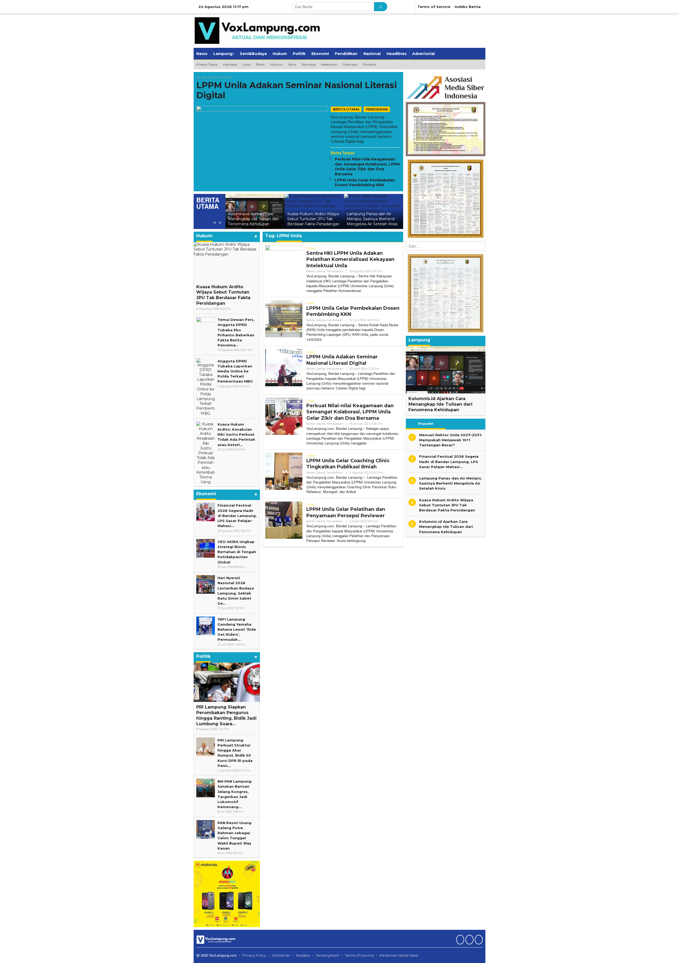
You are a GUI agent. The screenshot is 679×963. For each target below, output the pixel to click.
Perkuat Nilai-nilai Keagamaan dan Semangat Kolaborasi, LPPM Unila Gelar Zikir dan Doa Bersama (367, 166)
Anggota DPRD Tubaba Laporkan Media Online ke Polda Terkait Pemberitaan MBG (235, 371)
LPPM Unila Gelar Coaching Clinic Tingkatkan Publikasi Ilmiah (348, 464)
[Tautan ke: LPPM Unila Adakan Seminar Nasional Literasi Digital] (262, 142)
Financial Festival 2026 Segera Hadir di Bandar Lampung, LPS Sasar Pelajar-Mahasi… (237, 515)
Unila (310, 248)
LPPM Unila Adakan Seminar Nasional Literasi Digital (296, 90)
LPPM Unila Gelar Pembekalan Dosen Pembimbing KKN (365, 182)
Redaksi (303, 955)
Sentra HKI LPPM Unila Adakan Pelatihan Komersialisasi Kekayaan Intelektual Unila (350, 259)
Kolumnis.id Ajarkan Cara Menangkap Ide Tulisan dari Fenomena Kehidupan (440, 404)
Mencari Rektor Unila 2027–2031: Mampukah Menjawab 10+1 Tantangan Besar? (397, 218)
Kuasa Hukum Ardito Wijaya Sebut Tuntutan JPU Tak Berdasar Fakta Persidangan (279, 218)
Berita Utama (346, 109)
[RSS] (478, 940)
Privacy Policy (254, 955)
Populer (425, 423)
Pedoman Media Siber (399, 955)
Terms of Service (359, 955)
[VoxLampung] (257, 30)
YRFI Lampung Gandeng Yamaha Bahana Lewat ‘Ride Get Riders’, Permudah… (236, 629)
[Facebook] (459, 940)
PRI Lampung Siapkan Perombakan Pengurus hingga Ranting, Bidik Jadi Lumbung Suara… (226, 715)
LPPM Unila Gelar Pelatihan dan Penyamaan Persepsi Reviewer (345, 512)
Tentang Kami (327, 955)
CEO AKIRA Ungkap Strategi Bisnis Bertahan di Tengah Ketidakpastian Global (236, 552)
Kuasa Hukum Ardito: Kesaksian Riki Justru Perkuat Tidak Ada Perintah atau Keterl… (236, 434)
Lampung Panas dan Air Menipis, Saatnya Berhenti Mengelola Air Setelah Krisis (337, 218)
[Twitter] (468, 940)
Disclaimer (281, 955)
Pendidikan (377, 109)
